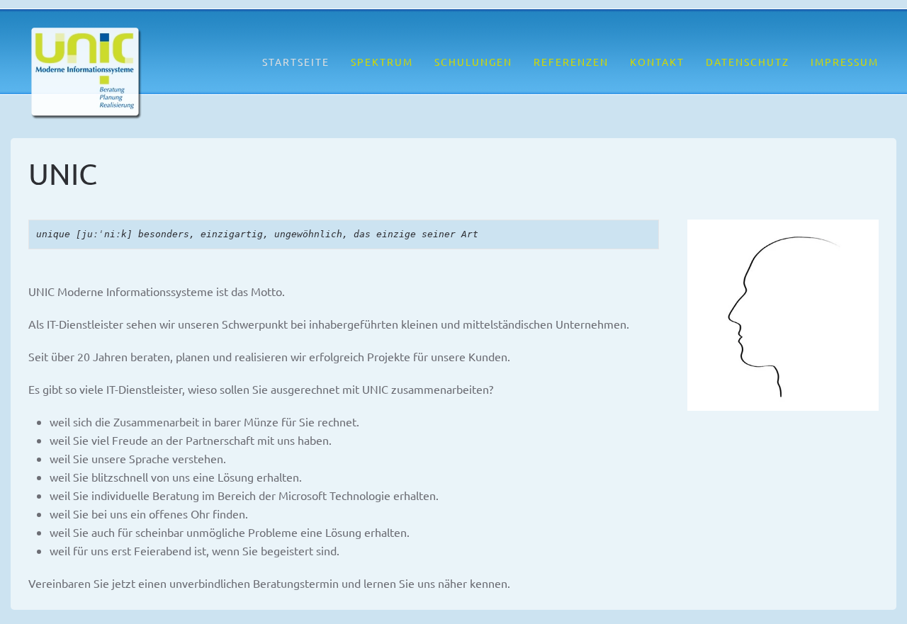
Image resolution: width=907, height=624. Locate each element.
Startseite (295, 61)
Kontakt (657, 61)
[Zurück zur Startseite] (85, 74)
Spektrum (382, 61)
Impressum (845, 61)
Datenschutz (747, 61)
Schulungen (473, 61)
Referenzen (571, 61)
